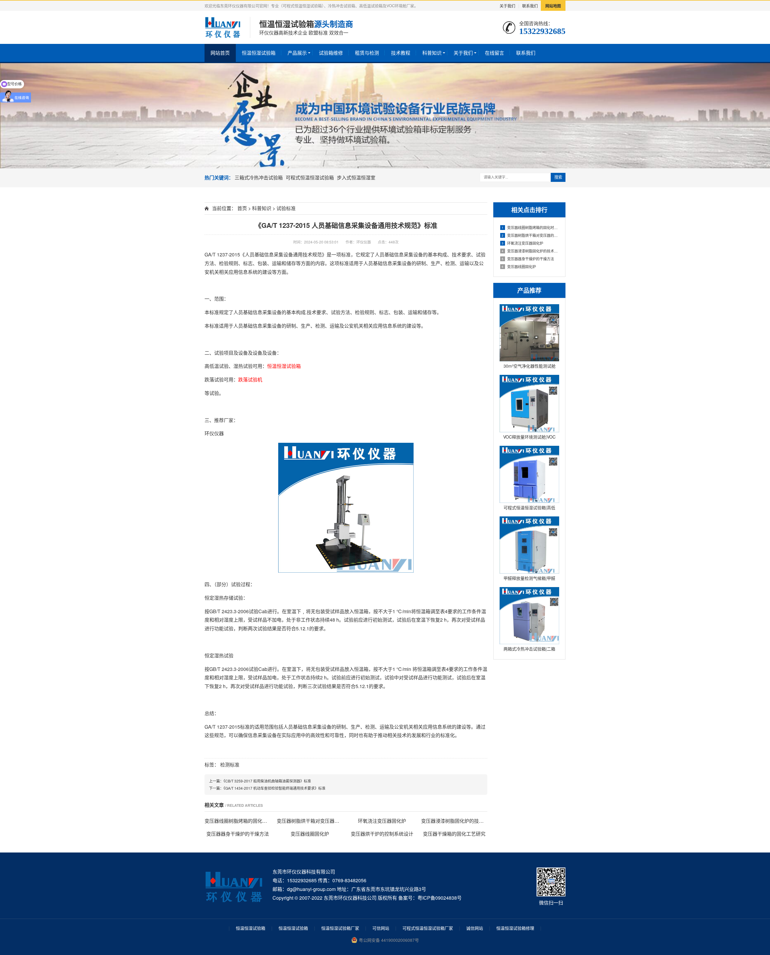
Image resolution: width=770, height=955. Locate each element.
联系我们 (530, 5)
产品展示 (297, 52)
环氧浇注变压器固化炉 (522, 243)
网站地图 (553, 5)
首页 (242, 208)
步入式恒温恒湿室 (356, 177)
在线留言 (494, 52)
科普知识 (432, 52)
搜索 (558, 177)
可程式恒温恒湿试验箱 (310, 177)
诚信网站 (474, 928)
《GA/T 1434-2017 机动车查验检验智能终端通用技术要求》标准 (274, 788)
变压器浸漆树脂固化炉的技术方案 (530, 250)
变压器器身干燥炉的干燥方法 (528, 258)
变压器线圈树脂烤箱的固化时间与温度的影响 (530, 227)
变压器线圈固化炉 (519, 266)
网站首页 (220, 52)
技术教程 (400, 52)
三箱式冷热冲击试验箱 (259, 177)
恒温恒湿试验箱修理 (515, 928)
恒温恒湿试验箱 (259, 52)
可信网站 (380, 928)
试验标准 (286, 208)
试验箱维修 (331, 52)
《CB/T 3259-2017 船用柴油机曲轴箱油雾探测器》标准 (267, 780)
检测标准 (229, 764)
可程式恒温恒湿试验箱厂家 (427, 928)
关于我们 (507, 5)
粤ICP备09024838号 (439, 897)
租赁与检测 (367, 52)
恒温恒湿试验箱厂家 (340, 928)
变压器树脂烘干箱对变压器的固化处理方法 (530, 235)
